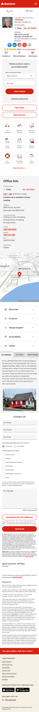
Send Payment (19, 115)
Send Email (19, 529)
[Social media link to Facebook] (9, 45)
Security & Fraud (7, 664)
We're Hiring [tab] (33, 355)
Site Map (5, 679)
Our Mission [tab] (6, 355)
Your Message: (8, 491)
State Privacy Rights (8, 676)
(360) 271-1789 (9, 235)
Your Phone (7, 430)
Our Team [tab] (20, 355)
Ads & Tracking (6, 661)
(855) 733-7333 (29, 556)
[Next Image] (32, 399)
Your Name (7, 422)
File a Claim (19, 108)
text (10, 194)
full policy (14, 614)
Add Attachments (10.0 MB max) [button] (19, 517)
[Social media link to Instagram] (19, 45)
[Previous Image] (6, 399)
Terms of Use (6, 670)
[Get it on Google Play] (23, 690)
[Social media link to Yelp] (24, 45)
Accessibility (6, 667)
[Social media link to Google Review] (29, 45)
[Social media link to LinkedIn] (14, 45)
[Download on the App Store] (8, 690)
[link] (10, 4)
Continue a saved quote (19, 98)
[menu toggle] (35, 3)
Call (4, 194)
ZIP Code (10, 83)
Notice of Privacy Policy (9, 673)
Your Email (7, 437)
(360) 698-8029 (9, 229)
